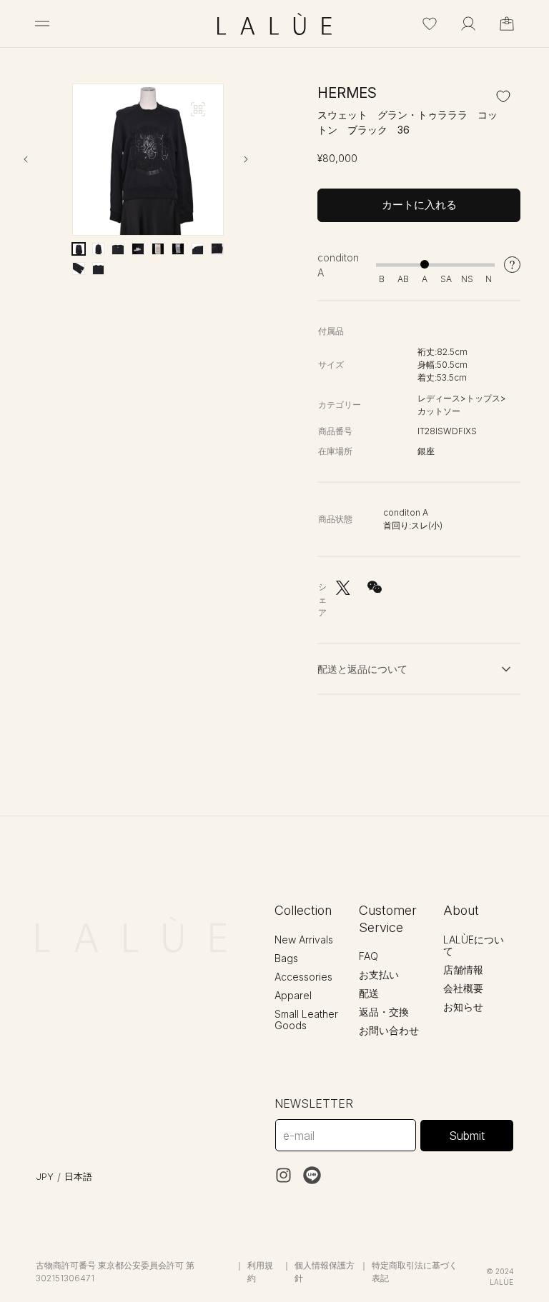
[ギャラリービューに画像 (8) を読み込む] (217, 249)
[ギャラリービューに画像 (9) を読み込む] (78, 268)
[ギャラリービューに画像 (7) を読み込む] (198, 249)
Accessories (303, 977)
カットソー (438, 411)
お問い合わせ (389, 1030)
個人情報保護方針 (325, 1271)
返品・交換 (384, 1012)
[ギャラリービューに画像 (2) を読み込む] (98, 249)
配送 (369, 993)
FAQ (368, 956)
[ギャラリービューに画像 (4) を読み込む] (138, 249)
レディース (438, 398)
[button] (42, 23)
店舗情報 (463, 969)
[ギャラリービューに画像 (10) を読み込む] (98, 268)
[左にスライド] (38, 159)
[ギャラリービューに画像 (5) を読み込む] (158, 249)
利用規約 (260, 1271)
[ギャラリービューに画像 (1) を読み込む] (78, 249)
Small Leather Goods (306, 1019)
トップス (483, 398)
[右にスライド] (258, 159)
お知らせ (463, 1007)
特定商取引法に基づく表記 (415, 1271)
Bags (286, 958)
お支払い (379, 974)
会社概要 (463, 988)
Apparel (293, 995)
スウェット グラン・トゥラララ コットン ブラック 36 (407, 122)
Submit (467, 1135)
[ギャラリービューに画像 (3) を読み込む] (118, 249)
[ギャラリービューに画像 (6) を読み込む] (178, 249)
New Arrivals (303, 939)
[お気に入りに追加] (503, 96)
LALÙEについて (473, 945)
